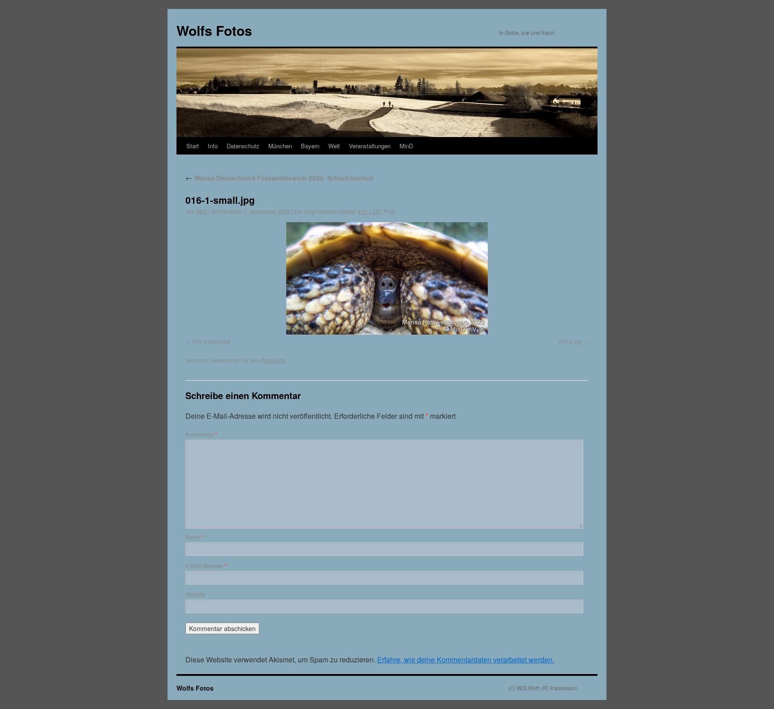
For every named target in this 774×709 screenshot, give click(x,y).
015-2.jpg (570, 341)
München (280, 146)
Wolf (201, 211)
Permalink (273, 360)
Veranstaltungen (370, 146)
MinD (406, 146)
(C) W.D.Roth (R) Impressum (542, 688)
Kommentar (201, 434)
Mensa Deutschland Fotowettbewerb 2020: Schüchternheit (279, 177)
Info (213, 146)
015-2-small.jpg (211, 341)
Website (195, 594)
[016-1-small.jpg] (387, 278)
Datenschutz (243, 146)
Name (194, 537)
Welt (334, 146)
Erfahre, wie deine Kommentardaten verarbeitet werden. (465, 659)
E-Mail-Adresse (206, 565)
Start (192, 146)
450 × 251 (369, 211)
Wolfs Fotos (214, 30)
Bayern (310, 146)
